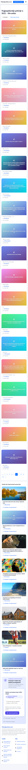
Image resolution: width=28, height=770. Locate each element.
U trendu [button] (5, 17)
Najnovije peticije (14, 17)
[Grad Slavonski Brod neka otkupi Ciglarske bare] (14, 498)
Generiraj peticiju (13, 713)
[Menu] (25, 2)
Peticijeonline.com (6, 2)
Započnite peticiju (18, 1)
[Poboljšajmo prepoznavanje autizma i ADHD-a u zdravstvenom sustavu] (14, 570)
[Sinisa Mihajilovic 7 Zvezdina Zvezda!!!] (14, 641)
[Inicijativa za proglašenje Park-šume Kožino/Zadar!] (14, 594)
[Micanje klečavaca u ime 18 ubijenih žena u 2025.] (14, 522)
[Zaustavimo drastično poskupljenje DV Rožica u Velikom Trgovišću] (14, 618)
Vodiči (3, 739)
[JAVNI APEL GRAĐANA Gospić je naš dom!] (14, 663)
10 (3, 477)
